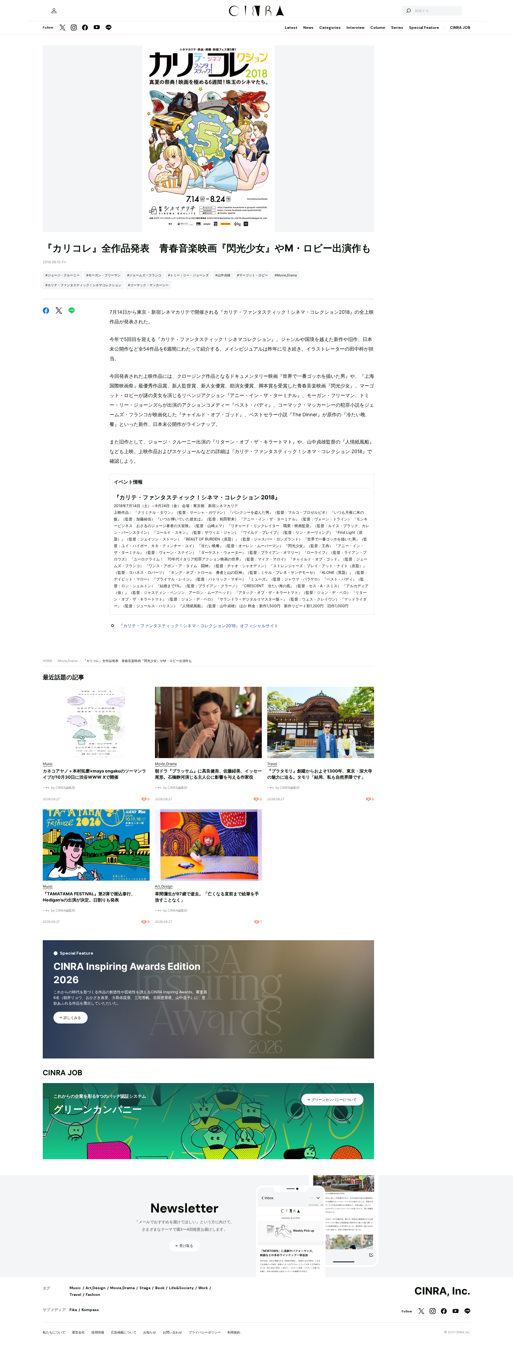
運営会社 (78, 1332)
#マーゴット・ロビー (252, 275)
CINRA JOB (460, 27)
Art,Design (96, 1288)
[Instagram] (74, 28)
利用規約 (233, 1332)
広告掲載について (124, 1332)
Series (397, 27)
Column (377, 27)
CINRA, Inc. (442, 1291)
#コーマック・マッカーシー (148, 285)
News (308, 27)
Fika (73, 1310)
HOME (47, 661)
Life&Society (181, 1288)
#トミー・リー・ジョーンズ (188, 275)
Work (203, 1288)
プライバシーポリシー (205, 1332)
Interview (355, 27)
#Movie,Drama (286, 275)
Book (160, 1288)
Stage (145, 1288)
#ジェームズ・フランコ (144, 275)
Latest (291, 27)
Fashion (93, 1294)
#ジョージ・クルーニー (62, 275)
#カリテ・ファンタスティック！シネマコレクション (83, 285)
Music (75, 1288)
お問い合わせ (172, 1332)
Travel (75, 1294)
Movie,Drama (68, 661)
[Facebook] (85, 28)
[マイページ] (54, 10)
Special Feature (424, 27)
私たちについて (54, 1332)
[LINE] (108, 28)
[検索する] (408, 10)
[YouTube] (96, 28)
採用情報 (97, 1332)
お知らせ (149, 1332)
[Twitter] (62, 28)
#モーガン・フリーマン (103, 275)
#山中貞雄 (222, 275)
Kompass (90, 1310)
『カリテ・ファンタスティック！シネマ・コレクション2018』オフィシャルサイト (198, 625)
